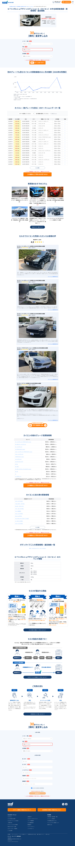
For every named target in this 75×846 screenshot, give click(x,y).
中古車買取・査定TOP (12, 6)
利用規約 (32, 791)
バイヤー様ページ (31, 828)
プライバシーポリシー (15, 834)
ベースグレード (18, 476)
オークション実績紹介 (51, 818)
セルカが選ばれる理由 (11, 818)
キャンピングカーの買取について (53, 822)
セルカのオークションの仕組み (13, 820)
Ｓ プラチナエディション (20, 449)
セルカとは (9, 816)
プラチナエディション (19, 456)
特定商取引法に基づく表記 (32, 834)
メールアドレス (25, 770)
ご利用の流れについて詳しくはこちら (36, 714)
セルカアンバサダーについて (33, 818)
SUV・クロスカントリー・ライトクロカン (37, 548)
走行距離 (24, 53)
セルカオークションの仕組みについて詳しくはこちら (37, 677)
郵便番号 (24, 781)
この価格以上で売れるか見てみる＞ (37, 174)
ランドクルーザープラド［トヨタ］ (22, 518)
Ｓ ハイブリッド (18, 459)
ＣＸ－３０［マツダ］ (19, 508)
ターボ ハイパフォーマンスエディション (23, 469)
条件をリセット (54, 113)
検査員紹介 (29, 824)
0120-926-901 (57, 2)
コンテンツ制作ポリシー (23, 834)
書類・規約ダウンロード (40, 834)
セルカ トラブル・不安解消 (12, 828)
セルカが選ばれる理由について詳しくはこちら (37, 629)
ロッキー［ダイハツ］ (19, 506)
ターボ (16, 471)
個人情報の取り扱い (37, 791)
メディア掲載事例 (31, 820)
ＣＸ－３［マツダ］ (19, 513)
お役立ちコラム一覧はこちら (37, 227)
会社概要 (9, 834)
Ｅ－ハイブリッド (18, 446)
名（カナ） (24, 764)
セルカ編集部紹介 (31, 822)
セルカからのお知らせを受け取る (38, 788)
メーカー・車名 (25, 41)
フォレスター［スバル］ (20, 503)
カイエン (31, 6)
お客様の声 (29, 816)
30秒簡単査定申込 (67, 2)
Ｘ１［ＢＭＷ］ (18, 511)
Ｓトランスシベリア (19, 461)
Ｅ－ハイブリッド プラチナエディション (23, 442)
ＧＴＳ (16, 464)
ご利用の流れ (10, 822)
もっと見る (37, 167)
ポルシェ (28, 6)
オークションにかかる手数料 (13, 824)
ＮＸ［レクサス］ (18, 516)
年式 (23, 46)
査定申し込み (49, 824)
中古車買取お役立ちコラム (52, 820)
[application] (37, 84)
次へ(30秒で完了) (38, 62)
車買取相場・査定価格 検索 (21, 6)
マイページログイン (31, 826)
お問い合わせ (48, 834)
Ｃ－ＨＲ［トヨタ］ (19, 521)
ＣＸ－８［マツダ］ (19, 501)
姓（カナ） (24, 758)
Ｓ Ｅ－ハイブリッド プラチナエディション (23, 451)
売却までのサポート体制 (12, 826)
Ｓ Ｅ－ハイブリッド (19, 454)
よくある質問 (10, 830)
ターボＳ (17, 466)
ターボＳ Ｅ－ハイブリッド (20, 444)
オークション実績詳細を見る (53, 276)
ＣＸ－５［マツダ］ (19, 523)
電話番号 (24, 775)
